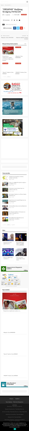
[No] (27, 426)
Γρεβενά (17, 398)
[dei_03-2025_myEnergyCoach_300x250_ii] (12, 106)
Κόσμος (11, 398)
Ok (15, 429)
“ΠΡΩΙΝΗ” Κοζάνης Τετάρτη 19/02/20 (11, 24)
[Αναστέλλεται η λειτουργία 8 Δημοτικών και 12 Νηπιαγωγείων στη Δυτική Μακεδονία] (5, 202)
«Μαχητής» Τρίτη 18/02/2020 (7, 37)
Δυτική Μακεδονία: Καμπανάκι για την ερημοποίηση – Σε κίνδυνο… (16, 218)
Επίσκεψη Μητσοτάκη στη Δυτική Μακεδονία (18, 206)
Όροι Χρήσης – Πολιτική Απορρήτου (14, 402)
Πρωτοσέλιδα (23, 14)
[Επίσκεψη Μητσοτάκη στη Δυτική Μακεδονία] (5, 207)
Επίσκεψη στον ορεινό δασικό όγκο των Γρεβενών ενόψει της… (16, 189)
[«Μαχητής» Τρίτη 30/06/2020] (21, 50)
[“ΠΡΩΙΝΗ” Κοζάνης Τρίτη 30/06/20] (21, 66)
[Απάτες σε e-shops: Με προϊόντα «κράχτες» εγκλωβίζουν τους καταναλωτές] (5, 184)
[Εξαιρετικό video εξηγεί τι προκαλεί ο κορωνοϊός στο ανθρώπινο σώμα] (8, 252)
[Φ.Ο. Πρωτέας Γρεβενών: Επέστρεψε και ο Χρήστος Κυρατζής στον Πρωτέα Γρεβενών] (5, 213)
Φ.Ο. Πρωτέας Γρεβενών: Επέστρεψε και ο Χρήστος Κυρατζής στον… (17, 212)
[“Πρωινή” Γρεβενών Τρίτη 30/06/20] (8, 66)
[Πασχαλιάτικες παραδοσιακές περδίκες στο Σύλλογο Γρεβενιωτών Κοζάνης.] (8, 50)
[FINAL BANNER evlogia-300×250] (12, 127)
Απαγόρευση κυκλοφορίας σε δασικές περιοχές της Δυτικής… (16, 177)
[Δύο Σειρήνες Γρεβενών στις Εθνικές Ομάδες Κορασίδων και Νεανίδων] (5, 196)
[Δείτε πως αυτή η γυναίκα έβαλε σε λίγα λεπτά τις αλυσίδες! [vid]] (21, 252)
